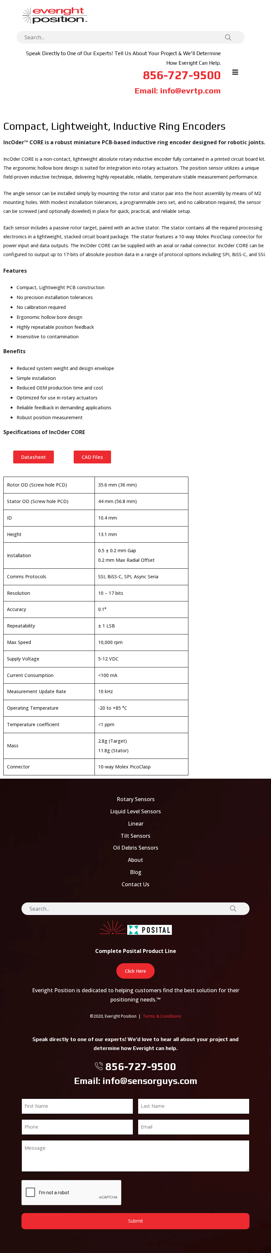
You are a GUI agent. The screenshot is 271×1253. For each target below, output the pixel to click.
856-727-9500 (182, 75)
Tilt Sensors (135, 835)
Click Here (135, 971)
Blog (135, 872)
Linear (135, 823)
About (135, 860)
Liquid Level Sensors (135, 811)
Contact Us (135, 884)
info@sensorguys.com (149, 1080)
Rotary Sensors (136, 799)
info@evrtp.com (190, 90)
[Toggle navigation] (235, 74)
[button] (33, 457)
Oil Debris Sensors (135, 847)
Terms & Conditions (162, 1016)
